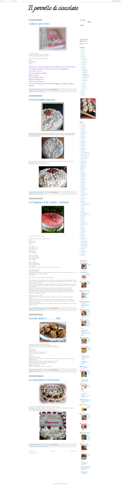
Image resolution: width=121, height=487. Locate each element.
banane (82, 128)
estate (82, 159)
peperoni (82, 205)
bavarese (82, 129)
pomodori (82, 219)
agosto (83, 64)
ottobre (83, 60)
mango (82, 185)
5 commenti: (45, 444)
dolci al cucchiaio (84, 152)
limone (82, 181)
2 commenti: (45, 89)
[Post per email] (49, 89)
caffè (82, 135)
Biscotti (82, 131)
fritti (36, 371)
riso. (81, 225)
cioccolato (83, 145)
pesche (82, 209)
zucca (82, 252)
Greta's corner (84, 384)
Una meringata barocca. (42, 99)
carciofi (34, 371)
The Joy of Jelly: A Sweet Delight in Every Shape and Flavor (85, 333)
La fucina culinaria (85, 414)
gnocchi (82, 172)
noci (81, 196)
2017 (82, 51)
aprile (83, 83)
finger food (83, 162)
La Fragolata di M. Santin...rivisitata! (49, 202)
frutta (82, 171)
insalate (82, 175)
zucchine (82, 254)
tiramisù (82, 235)
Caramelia (83, 136)
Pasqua (82, 201)
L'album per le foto (39, 23)
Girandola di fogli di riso (88, 283)
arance (82, 125)
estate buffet (83, 161)
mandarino (83, 184)
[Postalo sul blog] (53, 89)
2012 (82, 90)
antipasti (82, 124)
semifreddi (83, 231)
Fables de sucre (84, 462)
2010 (82, 93)
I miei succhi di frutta (84, 367)
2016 (82, 52)
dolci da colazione (84, 154)
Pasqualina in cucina (85, 309)
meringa (34, 193)
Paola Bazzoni (84, 41)
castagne (82, 141)
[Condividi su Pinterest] (57, 89)
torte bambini (37, 91)
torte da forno (83, 244)
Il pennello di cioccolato (53, 8)
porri (82, 221)
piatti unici (83, 212)
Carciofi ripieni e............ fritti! (45, 318)
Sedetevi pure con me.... (88, 455)
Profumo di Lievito (84, 444)
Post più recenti (32, 451)
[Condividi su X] (54, 89)
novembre (84, 59)
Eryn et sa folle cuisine (85, 466)
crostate (82, 149)
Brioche (88, 445)
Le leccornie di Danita (85, 281)
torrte (82, 237)
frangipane (83, 166)
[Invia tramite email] (51, 89)
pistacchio (83, 215)
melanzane (83, 189)
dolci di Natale (83, 158)
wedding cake (83, 251)
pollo (82, 218)
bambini (82, 126)
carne (82, 139)
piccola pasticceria (84, 214)
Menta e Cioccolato (85, 319)
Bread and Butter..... (85, 346)
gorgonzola (83, 174)
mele (82, 191)
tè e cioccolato (84, 404)
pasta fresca (83, 202)
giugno (83, 67)
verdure (38, 371)
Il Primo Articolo (83, 463)
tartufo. (82, 234)
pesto (82, 211)
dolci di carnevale (84, 156)
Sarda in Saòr (84, 366)
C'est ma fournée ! (85, 337)
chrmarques (83, 361)
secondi (82, 229)
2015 (82, 54)
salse (82, 228)
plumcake (83, 216)
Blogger (65, 483)
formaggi (82, 164)
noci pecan (83, 198)
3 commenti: (45, 308)
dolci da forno (83, 155)
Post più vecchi (73, 451)
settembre (84, 62)
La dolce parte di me (85, 356)
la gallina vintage (84, 263)
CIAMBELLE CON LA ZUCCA (89, 349)
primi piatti (83, 222)
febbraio (83, 86)
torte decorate (42, 91)
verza (82, 249)
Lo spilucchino (84, 423)
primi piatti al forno (84, 224)
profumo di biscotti (85, 399)
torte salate (83, 247)
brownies (82, 134)
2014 (82, 56)
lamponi (82, 176)
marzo (83, 84)
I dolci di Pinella (84, 272)
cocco (82, 146)
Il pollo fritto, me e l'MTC (89, 386)
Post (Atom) (34, 453)
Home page (53, 451)
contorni (82, 148)
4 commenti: (45, 192)
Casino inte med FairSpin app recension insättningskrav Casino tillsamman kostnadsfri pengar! (85, 304)
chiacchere (83, 142)
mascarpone (83, 188)
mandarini (83, 182)
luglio (83, 65)
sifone (82, 232)
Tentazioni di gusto (85, 370)
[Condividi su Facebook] (55, 89)
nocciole (82, 195)
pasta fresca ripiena (84, 204)
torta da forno (83, 238)
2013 (82, 57)
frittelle (82, 168)
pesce (82, 208)
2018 (82, 49)
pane (82, 199)
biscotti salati (83, 132)
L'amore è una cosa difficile (88, 406)
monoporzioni (83, 194)
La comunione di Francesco (44, 379)
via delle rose (84, 453)
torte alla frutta (40, 193)
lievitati (82, 179)
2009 (82, 95)
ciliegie (82, 144)
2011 (82, 91)
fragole (34, 446)
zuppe (82, 255)
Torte (33, 91)
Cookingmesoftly (84, 379)
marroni (82, 186)
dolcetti (82, 151)
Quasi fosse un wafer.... (88, 274)
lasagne (82, 178)
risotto (82, 226)
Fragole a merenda (85, 301)
